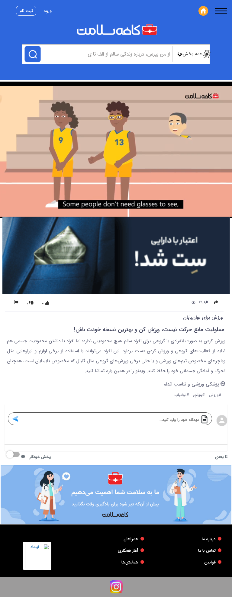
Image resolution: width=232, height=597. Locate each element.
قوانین (210, 562)
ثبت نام (26, 11)
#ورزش (215, 395)
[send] (15, 419)
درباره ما (209, 539)
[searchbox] (105, 54)
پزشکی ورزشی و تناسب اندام (192, 384)
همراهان (131, 539)
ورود (48, 11)
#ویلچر (199, 395)
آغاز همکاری (128, 550)
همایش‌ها (129, 562)
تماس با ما (207, 550)
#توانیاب (182, 395)
